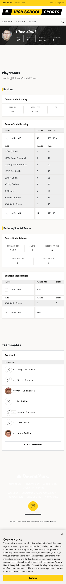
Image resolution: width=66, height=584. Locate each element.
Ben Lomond (13, 197)
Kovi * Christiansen (24, 390)
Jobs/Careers (16, 496)
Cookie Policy (50, 483)
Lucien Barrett (21, 422)
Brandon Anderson (24, 412)
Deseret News (7, 3)
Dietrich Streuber (23, 380)
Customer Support (46, 493)
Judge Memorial (15, 158)
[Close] (62, 534)
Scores (32, 21)
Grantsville (13, 171)
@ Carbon (12, 184)
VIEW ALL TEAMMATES (33, 444)
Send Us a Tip (34, 496)
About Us (13, 493)
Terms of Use (14, 483)
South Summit (14, 204)
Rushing (6, 78)
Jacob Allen (22, 401)
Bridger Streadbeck (24, 369)
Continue (33, 578)
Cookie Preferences (33, 487)
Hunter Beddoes (22, 433)
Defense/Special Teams (24, 78)
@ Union (11, 177)
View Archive (51, 496)
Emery (10, 191)
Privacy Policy (32, 483)
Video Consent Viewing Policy (39, 565)
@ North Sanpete (16, 164)
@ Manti (11, 151)
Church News (20, 3)
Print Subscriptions (57, 3)
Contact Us (27, 493)
